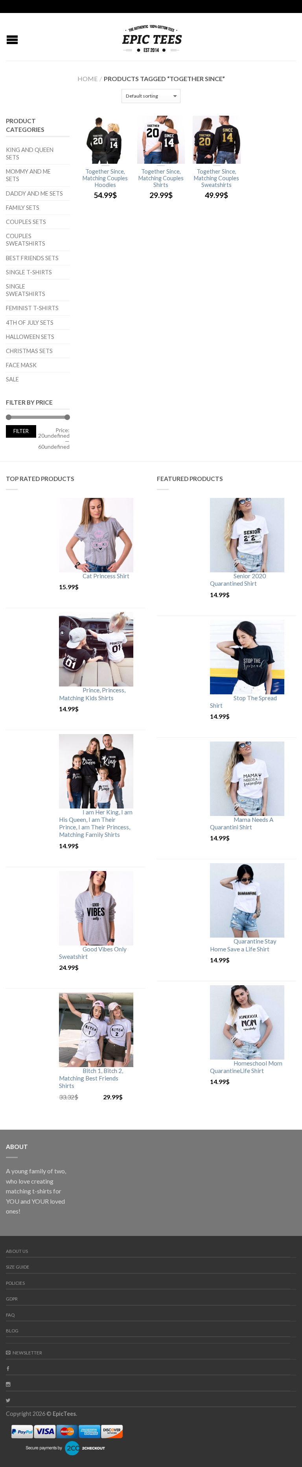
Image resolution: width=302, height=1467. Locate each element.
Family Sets (22, 207)
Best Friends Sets (32, 258)
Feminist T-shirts (32, 308)
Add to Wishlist (119, 125)
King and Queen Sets (29, 153)
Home (87, 78)
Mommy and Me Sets (28, 175)
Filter (21, 431)
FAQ (10, 1314)
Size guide (17, 1266)
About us (17, 1251)
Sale (12, 379)
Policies (15, 1283)
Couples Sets (26, 221)
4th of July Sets (29, 322)
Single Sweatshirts (25, 290)
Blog (12, 1330)
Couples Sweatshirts (25, 240)
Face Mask (21, 365)
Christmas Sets (29, 351)
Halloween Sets (30, 336)
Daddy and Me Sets (34, 193)
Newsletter (27, 1352)
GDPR (12, 1298)
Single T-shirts (29, 272)
